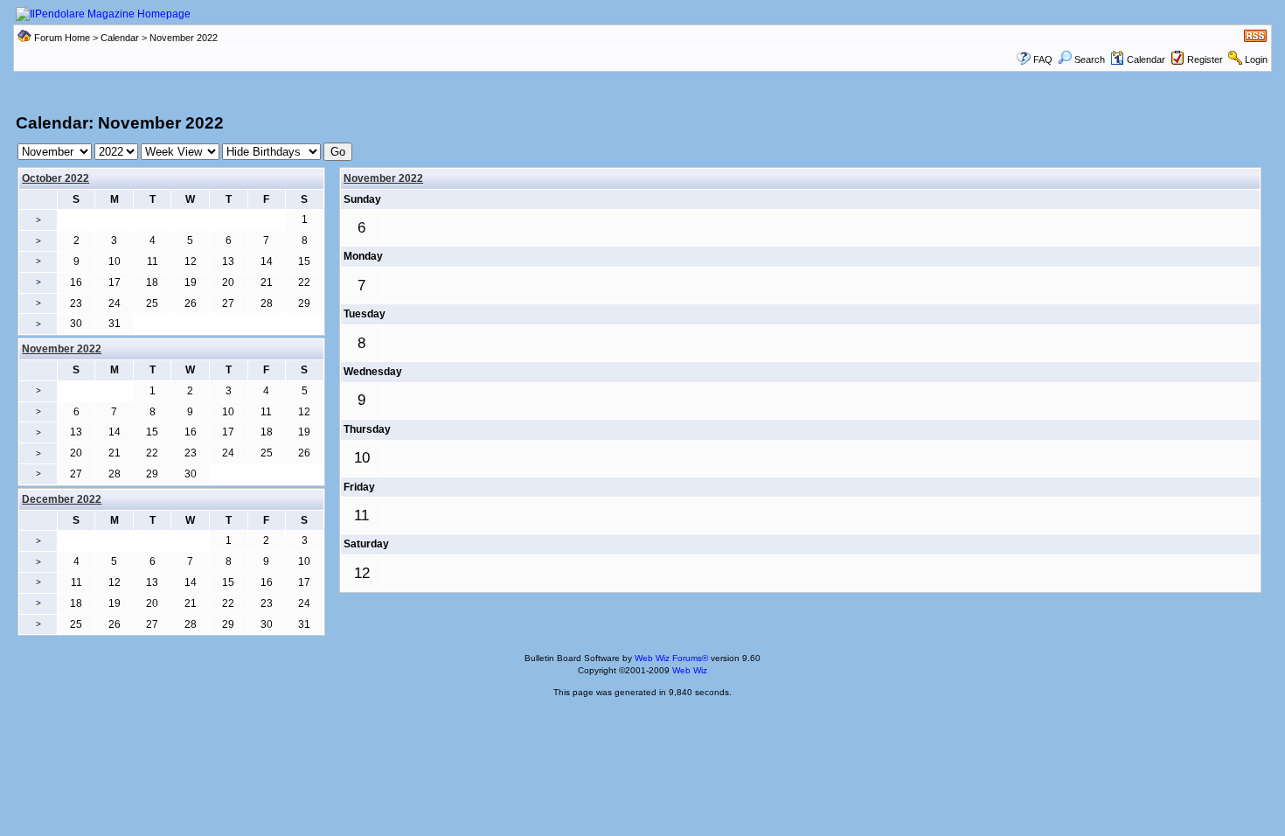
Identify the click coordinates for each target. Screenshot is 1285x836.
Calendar (120, 37)
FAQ (1042, 59)
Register (1205, 59)
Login (1256, 59)
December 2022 (61, 499)
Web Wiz (689, 670)
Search (1089, 59)
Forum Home (62, 37)
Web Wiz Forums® (671, 658)
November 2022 (383, 178)
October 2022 (55, 178)
